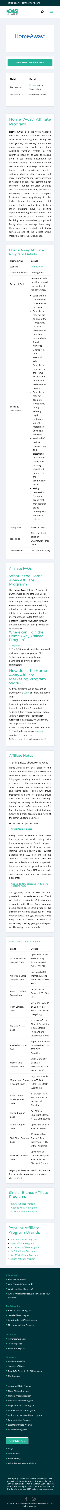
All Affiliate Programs (17, 1429)
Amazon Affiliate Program (23, 1239)
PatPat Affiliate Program (22, 1251)
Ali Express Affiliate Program (25, 1247)
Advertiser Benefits (17, 1338)
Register (32, 85)
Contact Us (17, 1441)
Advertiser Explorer (17, 1348)
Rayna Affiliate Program (23, 1203)
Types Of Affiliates (16, 1366)
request (39, 731)
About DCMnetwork (17, 1279)
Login (26, 692)
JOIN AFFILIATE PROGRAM (30, 62)
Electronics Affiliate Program (21, 1325)
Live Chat (17, 1178)
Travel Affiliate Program (19, 1315)
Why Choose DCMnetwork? (20, 1284)
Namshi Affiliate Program (19, 1395)
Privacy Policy (14, 1458)
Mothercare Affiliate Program (21, 1410)
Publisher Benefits (16, 1361)
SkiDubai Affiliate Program (24, 1211)
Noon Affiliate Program (22, 1243)
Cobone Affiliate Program (24, 1207)
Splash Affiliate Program (22, 1258)
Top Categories (15, 1343)
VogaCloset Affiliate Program (21, 1405)
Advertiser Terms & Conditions (22, 1463)
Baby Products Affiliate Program (22, 1320)
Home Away (37, 266)
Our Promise (14, 1376)
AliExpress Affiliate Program (20, 1400)
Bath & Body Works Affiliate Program (25, 1415)
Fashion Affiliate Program (19, 1310)
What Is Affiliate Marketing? (20, 1289)
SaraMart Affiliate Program (24, 1255)
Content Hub (14, 1453)
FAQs (10, 1448)
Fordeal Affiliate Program (19, 1420)
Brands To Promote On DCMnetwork (25, 1371)
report (20, 739)
